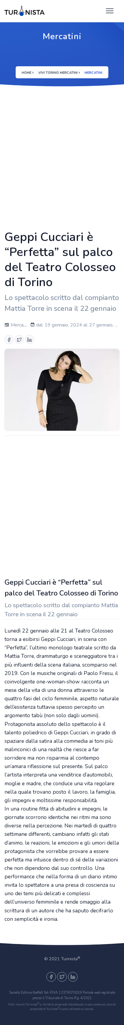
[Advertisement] (62, 157)
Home (26, 72)
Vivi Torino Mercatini (58, 72)
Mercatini (19, 325)
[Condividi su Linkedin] (29, 339)
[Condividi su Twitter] (19, 339)
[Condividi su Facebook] (9, 339)
